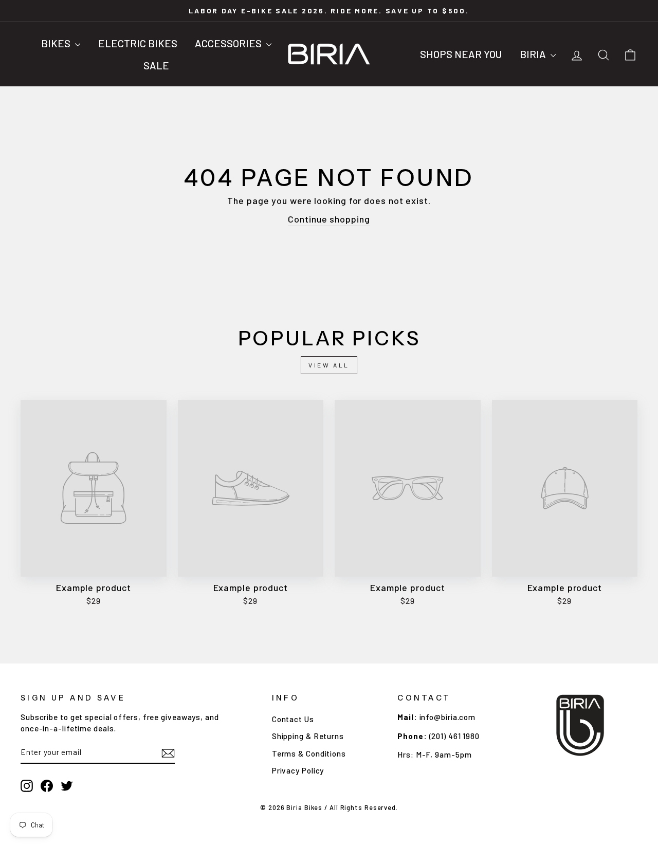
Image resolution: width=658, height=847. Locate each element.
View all (329, 365)
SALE (156, 65)
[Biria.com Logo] (329, 54)
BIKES (56, 43)
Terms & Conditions (309, 753)
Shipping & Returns (308, 736)
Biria (534, 54)
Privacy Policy (298, 770)
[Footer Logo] (580, 725)
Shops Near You (461, 54)
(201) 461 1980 (454, 736)
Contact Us (293, 719)
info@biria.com (447, 717)
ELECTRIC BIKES (137, 43)
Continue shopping (329, 219)
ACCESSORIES (229, 43)
